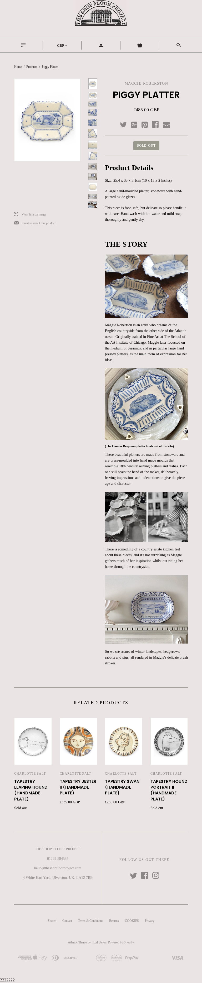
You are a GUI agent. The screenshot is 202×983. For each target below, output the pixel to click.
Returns (114, 921)
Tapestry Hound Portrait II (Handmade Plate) (169, 790)
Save (147, 124)
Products (31, 67)
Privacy (149, 921)
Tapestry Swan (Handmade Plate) (122, 787)
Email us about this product (34, 223)
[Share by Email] (166, 125)
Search (52, 921)
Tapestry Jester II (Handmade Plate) (78, 787)
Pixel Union (99, 942)
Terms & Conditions (90, 921)
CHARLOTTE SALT (30, 773)
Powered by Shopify (121, 942)
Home (18, 67)
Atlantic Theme (77, 942)
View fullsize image (30, 214)
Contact (67, 921)
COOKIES (132, 921)
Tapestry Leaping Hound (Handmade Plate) (31, 790)
